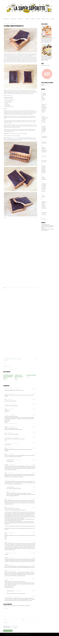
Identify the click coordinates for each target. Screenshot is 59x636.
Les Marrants (43, 168)
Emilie (6, 393)
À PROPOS (11, 634)
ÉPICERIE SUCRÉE (6, 18)
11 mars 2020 (16, 596)
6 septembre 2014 (15, 437)
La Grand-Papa (43, 151)
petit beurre (19, 358)
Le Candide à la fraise (44, 117)
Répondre (33, 393)
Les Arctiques (43, 98)
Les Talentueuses (44, 212)
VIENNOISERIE (27, 18)
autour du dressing (8, 388)
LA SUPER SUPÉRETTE (6, 366)
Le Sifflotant (43, 204)
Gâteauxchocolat (8, 443)
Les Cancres (43, 116)
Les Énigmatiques (44, 136)
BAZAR (47, 18)
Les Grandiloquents (44, 150)
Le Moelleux (43, 172)
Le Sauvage (43, 201)
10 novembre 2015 (11, 507)
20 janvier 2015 (18, 487)
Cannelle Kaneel (8, 437)
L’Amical (42, 97)
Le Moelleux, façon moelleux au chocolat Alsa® (19, 377)
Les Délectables (43, 129)
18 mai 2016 (11, 557)
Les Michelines (43, 169)
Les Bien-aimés (43, 106)
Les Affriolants (43, 95)
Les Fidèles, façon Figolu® (31, 375)
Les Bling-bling (43, 108)
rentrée (5, 360)
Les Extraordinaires (44, 137)
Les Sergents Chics (44, 202)
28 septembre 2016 (11, 570)
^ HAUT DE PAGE (6, 634)
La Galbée (42, 147)
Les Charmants (43, 119)
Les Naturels (43, 178)
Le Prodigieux (43, 191)
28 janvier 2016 (10, 532)
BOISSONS (33, 18)
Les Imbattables (43, 156)
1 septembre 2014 (11, 393)
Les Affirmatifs (43, 94)
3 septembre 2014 (12, 426)
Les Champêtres (43, 118)
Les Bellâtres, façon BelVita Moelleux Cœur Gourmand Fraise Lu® (8, 377)
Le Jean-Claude (43, 160)
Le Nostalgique (43, 179)
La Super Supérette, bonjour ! (46, 65)
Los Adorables (43, 93)
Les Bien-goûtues (44, 107)
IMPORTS (43, 18)
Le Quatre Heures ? (15, 137)
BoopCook (7, 404)
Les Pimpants (43, 189)
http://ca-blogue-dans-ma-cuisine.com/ (11, 423)
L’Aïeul (42, 96)
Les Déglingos (43, 128)
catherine (7, 480)
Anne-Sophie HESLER (9, 596)
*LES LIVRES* (52, 18)
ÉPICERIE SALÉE (13, 18)
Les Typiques (43, 214)
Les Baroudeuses (44, 104)
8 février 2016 (10, 542)
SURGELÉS (38, 18)
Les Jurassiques (43, 161)
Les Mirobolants (43, 171)
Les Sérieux (43, 203)
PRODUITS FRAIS (20, 18)
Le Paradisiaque (43, 184)
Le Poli (42, 190)
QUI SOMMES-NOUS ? (17, 634)
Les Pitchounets (43, 188)
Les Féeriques (43, 141)
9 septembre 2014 (15, 443)
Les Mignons (43, 170)
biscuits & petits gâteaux (8, 358)
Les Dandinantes (43, 126)
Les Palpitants (43, 183)
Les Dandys (43, 127)
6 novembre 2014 (12, 464)
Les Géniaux (43, 149)
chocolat (14, 358)
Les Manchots (43, 167)
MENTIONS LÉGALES (25, 634)
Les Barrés (43, 105)
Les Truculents (43, 213)
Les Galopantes (43, 148)
